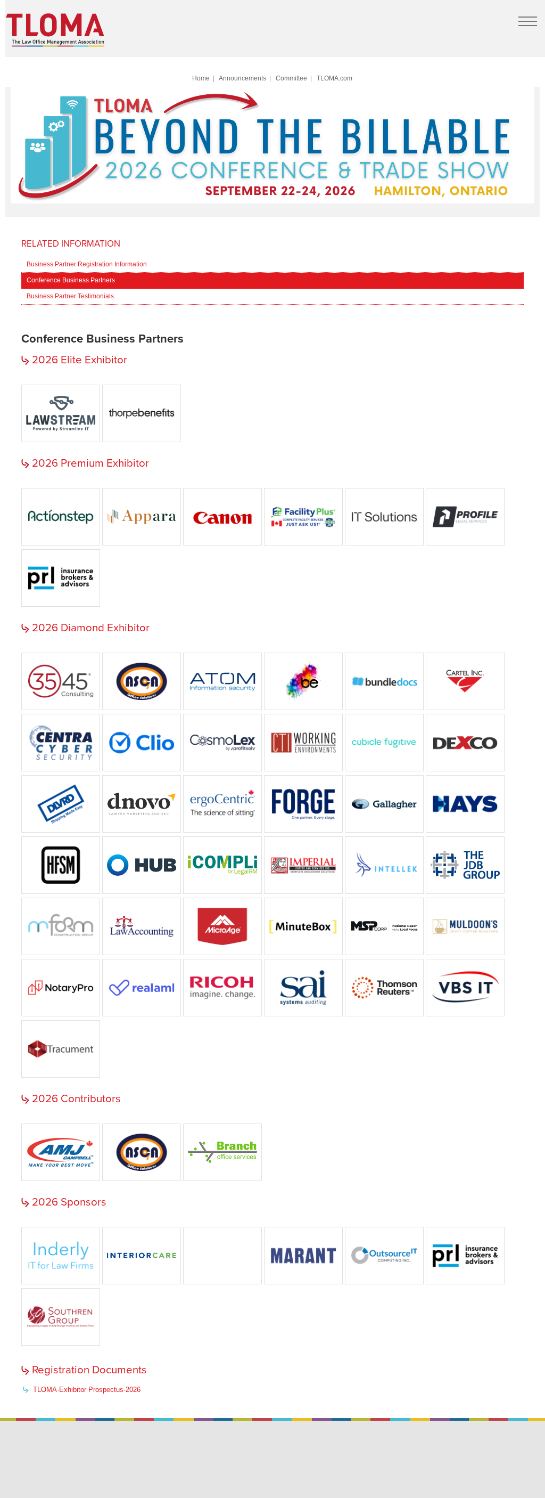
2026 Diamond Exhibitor (91, 627)
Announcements (242, 78)
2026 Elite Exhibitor (79, 360)
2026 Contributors (76, 1098)
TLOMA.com (334, 78)
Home (201, 78)
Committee (291, 78)
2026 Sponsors (69, 1202)
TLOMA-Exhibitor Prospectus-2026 (87, 1390)
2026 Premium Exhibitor (90, 463)
